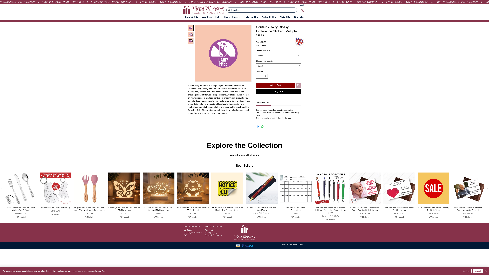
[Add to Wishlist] (298, 85)
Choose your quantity (265, 61)
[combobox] (278, 55)
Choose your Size (263, 51)
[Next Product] (487, 188)
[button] (303, 10)
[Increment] (265, 76)
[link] (263, 102)
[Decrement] (258, 76)
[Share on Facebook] (257, 126)
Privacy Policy (100, 271)
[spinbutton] (262, 76)
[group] (244, 196)
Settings (466, 271)
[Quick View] (21, 188)
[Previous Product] (1, 188)
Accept (478, 271)
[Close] (485, 271)
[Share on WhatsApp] (262, 126)
